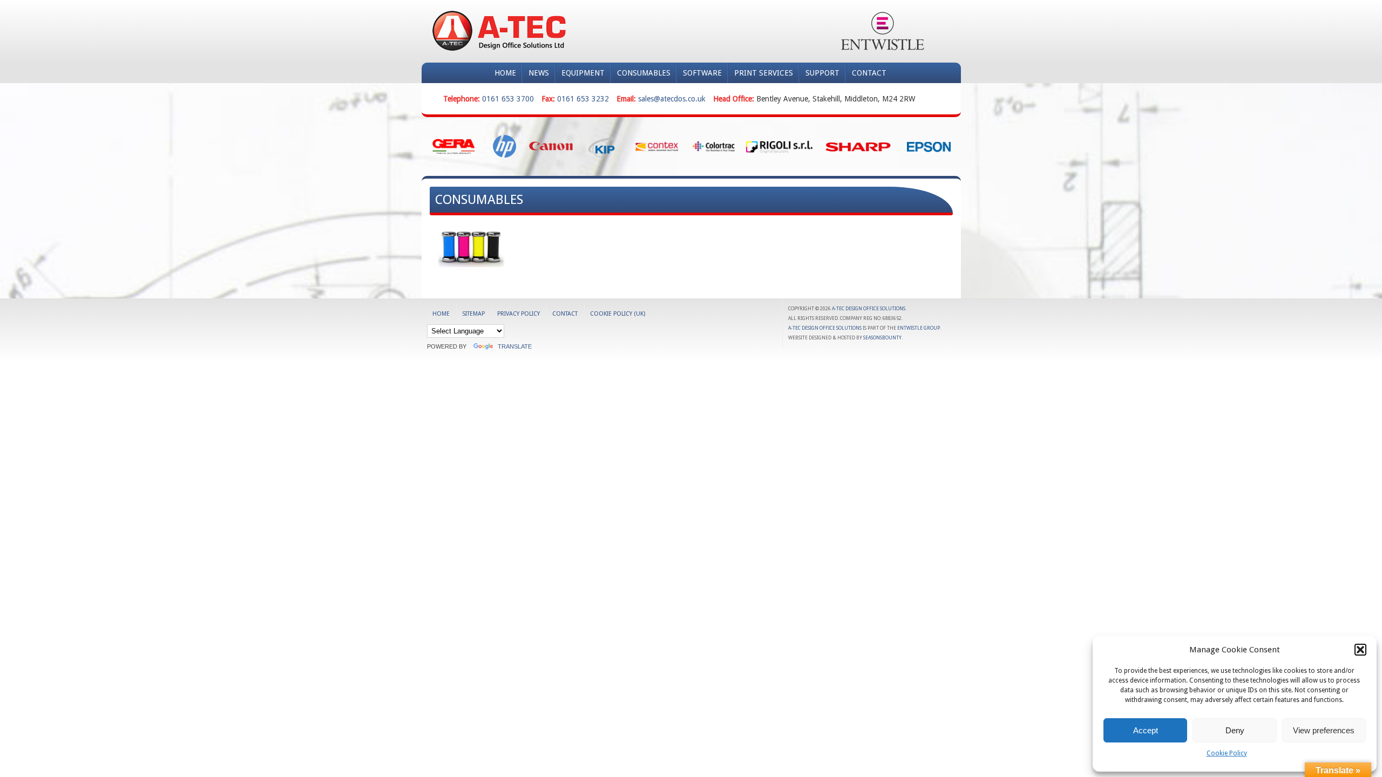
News (539, 73)
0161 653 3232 (583, 98)
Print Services (763, 73)
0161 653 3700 (508, 98)
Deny (1234, 730)
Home (505, 73)
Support (822, 73)
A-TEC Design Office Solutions (868, 308)
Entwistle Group (918, 328)
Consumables (643, 73)
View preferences (1323, 730)
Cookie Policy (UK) (617, 313)
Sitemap (473, 313)
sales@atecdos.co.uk (672, 98)
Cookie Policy (1227, 753)
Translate (515, 346)
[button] (1360, 649)
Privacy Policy (518, 313)
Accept (1145, 730)
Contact (869, 73)
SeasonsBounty (882, 337)
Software (702, 73)
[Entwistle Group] (882, 31)
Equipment (583, 73)
